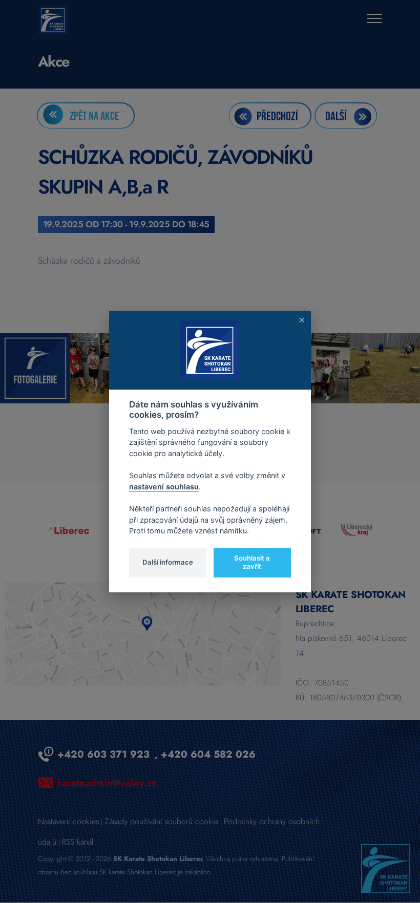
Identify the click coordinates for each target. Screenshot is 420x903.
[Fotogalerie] (35, 367)
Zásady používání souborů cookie (161, 821)
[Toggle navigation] (374, 19)
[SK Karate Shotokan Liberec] (385, 868)
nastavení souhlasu (164, 486)
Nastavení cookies (68, 821)
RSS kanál (77, 842)
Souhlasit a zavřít (252, 562)
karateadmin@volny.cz (107, 783)
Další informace (167, 562)
